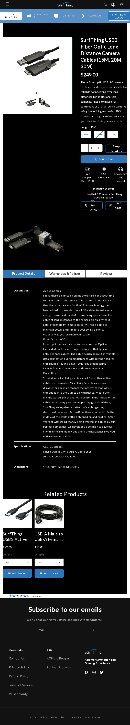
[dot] (36, 93)
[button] (7, 4)
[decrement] (84, 148)
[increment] (98, 148)
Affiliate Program (59, 658)
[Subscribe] (93, 630)
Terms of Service (21, 685)
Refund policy (58, 717)
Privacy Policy (19, 667)
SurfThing (43, 717)
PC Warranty (18, 694)
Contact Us (17, 658)
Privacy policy (74, 717)
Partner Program (59, 667)
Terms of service (92, 717)
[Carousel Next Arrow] (64, 64)
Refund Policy (18, 676)
